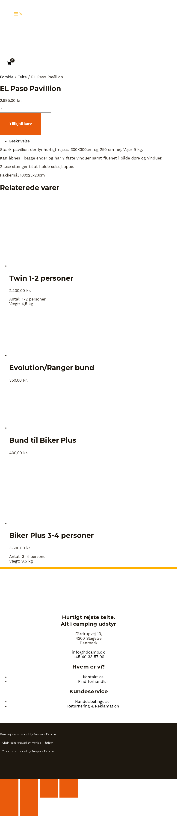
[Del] (49, 788)
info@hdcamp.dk (88, 652)
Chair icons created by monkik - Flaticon (27, 742)
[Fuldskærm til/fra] (29, 788)
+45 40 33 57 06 (88, 656)
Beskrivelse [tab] (19, 141)
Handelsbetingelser (93, 701)
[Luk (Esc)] (68, 788)
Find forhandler (93, 681)
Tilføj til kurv (20, 123)
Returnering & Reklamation (93, 706)
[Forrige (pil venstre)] (9, 807)
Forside (6, 77)
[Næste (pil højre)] (29, 807)
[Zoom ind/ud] (9, 788)
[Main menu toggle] (18, 14)
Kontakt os (93, 677)
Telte (22, 77)
